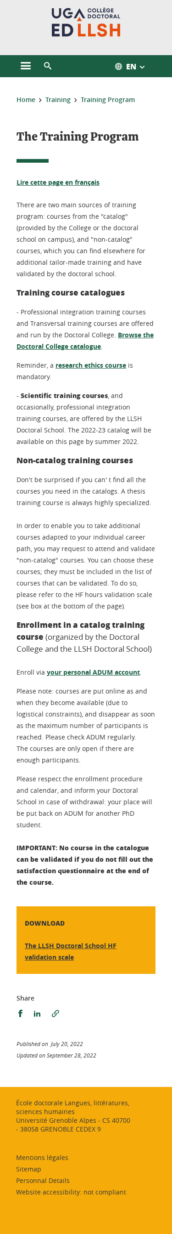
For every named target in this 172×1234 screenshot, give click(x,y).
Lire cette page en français (58, 182)
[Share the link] (55, 1013)
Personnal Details (43, 1180)
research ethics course (90, 365)
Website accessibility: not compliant (71, 1192)
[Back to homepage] (86, 22)
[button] (48, 66)
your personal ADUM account (93, 672)
